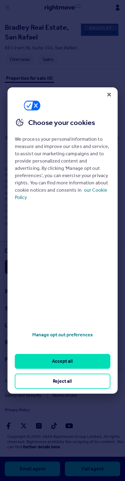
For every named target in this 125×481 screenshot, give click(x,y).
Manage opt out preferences (62, 335)
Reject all (62, 381)
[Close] (109, 94)
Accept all (62, 361)
